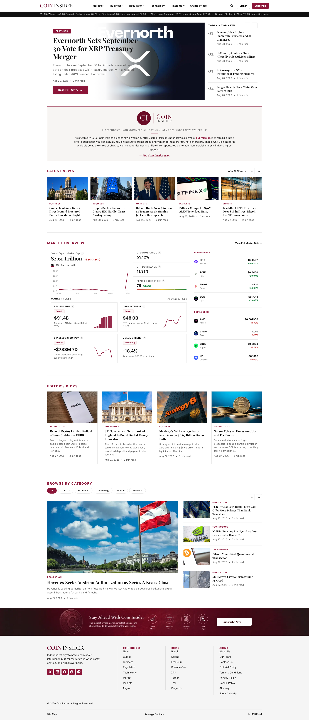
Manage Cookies (154, 714)
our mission (203, 137)
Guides (127, 656)
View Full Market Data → (248, 243)
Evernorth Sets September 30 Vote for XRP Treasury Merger (95, 48)
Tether (175, 677)
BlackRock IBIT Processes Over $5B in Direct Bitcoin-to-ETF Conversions (240, 211)
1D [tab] (52, 265)
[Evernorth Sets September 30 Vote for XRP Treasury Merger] (149, 61)
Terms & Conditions (230, 672)
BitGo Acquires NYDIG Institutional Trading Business (235, 71)
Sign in (243, 5)
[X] (50, 672)
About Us (224, 651)
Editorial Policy (227, 667)
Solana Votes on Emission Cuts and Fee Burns (235, 433)
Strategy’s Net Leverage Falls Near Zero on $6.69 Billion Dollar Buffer (181, 435)
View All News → (237, 171)
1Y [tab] (68, 265)
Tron (173, 682)
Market (127, 677)
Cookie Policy (227, 682)
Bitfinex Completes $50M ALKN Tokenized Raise (195, 209)
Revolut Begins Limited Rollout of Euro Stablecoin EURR (71, 433)
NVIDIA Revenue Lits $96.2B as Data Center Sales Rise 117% (234, 533)
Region (120, 490)
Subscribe (260, 5)
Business (116, 5)
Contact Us (225, 661)
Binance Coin (179, 667)
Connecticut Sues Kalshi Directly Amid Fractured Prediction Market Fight (64, 211)
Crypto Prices (198, 5)
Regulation (136, 5)
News (126, 651)
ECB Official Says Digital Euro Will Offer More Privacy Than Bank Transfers (234, 510)
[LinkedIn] (57, 672)
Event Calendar (228, 693)
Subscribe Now (234, 622)
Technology (157, 5)
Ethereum (176, 661)
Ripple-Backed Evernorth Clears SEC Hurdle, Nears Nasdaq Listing (109, 211)
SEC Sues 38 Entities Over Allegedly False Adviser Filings (236, 54)
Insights (177, 5)
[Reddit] (72, 672)
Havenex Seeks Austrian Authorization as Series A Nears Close (108, 582)
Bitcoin (175, 651)
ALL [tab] (73, 265)
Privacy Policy (227, 677)
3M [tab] (62, 265)
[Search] (232, 6)
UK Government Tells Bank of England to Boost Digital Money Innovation (126, 435)
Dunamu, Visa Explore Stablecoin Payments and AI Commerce (234, 35)
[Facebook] (65, 672)
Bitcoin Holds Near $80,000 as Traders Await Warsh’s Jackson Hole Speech (154, 211)
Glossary (224, 688)
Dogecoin (176, 688)
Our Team (225, 656)
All (52, 490)
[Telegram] (79, 672)
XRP (173, 672)
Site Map (52, 714)
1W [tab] (57, 265)
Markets (98, 5)
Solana (175, 656)
